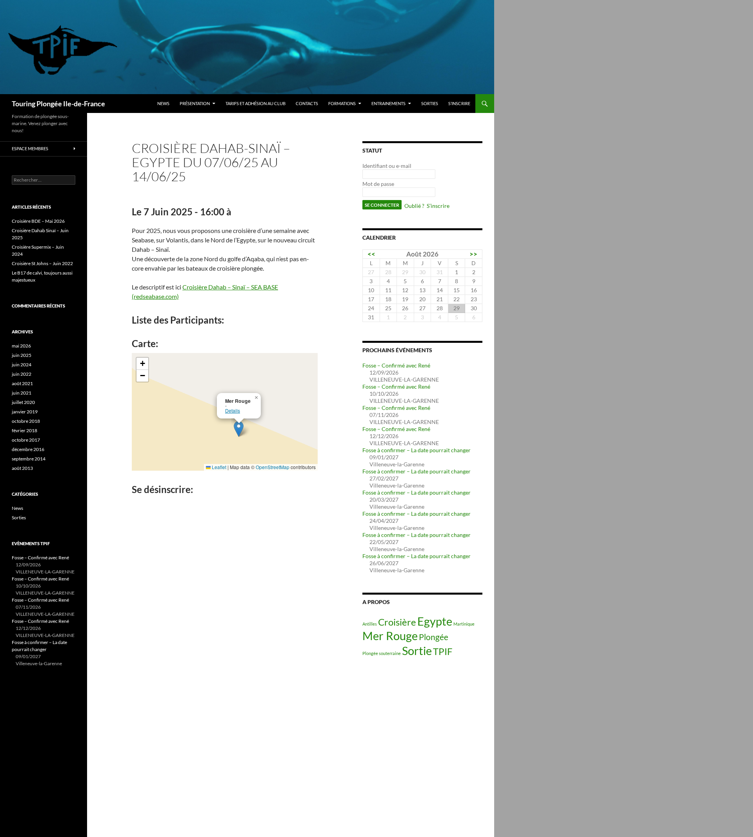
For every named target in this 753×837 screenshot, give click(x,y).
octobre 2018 (26, 421)
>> (473, 254)
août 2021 (22, 383)
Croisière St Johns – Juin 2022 (42, 263)
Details (232, 410)
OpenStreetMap (272, 467)
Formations (342, 103)
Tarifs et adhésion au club (256, 103)
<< (371, 254)
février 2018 (24, 430)
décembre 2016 (28, 449)
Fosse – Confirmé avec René (396, 365)
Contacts (307, 103)
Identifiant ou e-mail (386, 165)
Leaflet (218, 467)
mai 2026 (21, 346)
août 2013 (22, 468)
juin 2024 (21, 365)
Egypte (434, 621)
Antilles (369, 623)
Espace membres (30, 148)
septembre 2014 (28, 459)
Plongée (433, 637)
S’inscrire (459, 103)
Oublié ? (414, 205)
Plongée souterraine (381, 653)
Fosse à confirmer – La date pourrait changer (416, 450)
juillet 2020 (23, 402)
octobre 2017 (26, 440)
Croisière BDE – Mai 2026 (38, 221)
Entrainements (388, 103)
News (163, 103)
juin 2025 (21, 355)
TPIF (443, 651)
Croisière (397, 622)
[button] (239, 429)
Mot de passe (378, 183)
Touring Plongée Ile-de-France (58, 103)
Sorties (429, 103)
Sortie (417, 650)
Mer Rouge (390, 635)
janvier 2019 (25, 412)
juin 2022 (21, 374)
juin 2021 (21, 393)
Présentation (195, 103)
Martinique (464, 623)
